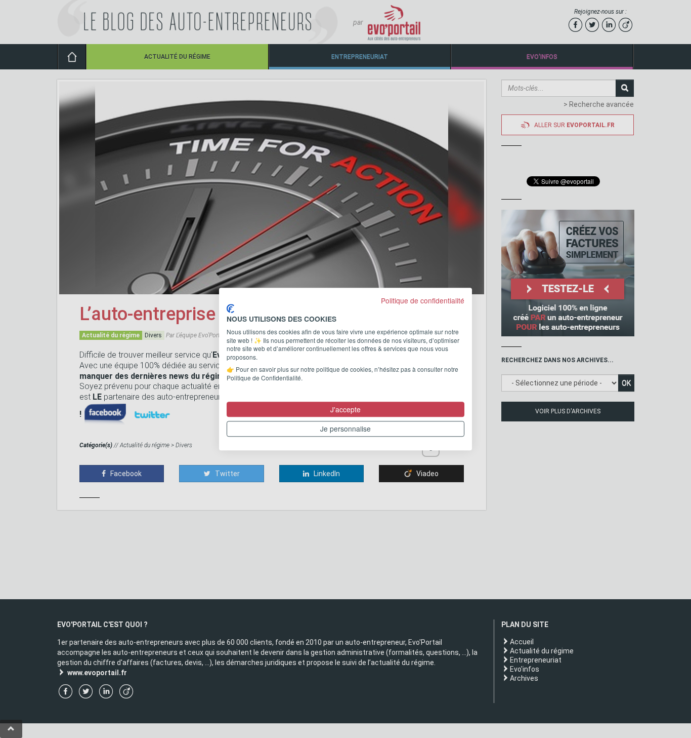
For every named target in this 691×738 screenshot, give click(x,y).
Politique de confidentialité (422, 300)
